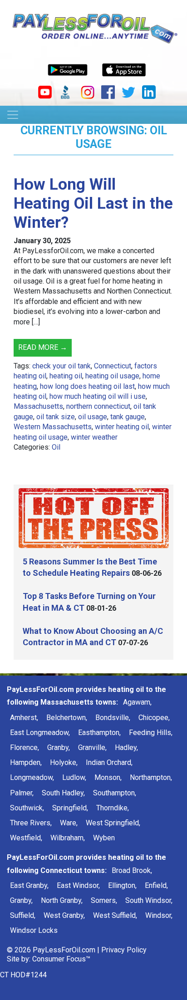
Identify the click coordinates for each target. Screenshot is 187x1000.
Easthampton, (99, 732)
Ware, (69, 823)
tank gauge (127, 416)
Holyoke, (64, 762)
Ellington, (122, 885)
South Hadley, (63, 793)
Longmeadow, (32, 777)
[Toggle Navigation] (12, 115)
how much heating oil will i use (97, 396)
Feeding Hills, (150, 732)
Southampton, (114, 793)
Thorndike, (112, 808)
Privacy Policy (124, 950)
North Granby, (62, 900)
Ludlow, (74, 777)
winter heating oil (122, 426)
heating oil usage (112, 376)
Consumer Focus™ (61, 959)
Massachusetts (38, 406)
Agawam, (137, 702)
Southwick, (27, 808)
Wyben (104, 837)
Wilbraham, (67, 837)
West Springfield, (113, 823)
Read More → (42, 347)
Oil (56, 447)
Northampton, (151, 777)
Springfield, (70, 808)
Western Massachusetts (53, 426)
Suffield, (22, 915)
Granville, (92, 747)
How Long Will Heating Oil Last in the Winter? (93, 203)
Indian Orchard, (109, 762)
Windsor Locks (34, 930)
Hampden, (26, 762)
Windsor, (158, 915)
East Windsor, (78, 885)
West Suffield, (115, 915)
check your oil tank (61, 366)
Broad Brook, (132, 870)
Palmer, (22, 793)
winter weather (94, 437)
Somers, (104, 900)
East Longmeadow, (40, 732)
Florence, (24, 747)
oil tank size (55, 416)
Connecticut (112, 366)
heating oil (65, 376)
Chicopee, (154, 717)
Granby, (58, 747)
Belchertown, (66, 717)
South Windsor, (148, 900)
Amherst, (24, 717)
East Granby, (29, 885)
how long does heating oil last (87, 386)
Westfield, (26, 837)
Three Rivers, (31, 823)
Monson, (108, 777)
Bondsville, (112, 717)
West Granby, (64, 915)
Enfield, (156, 885)
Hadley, (126, 747)
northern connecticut (98, 406)
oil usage (92, 416)
